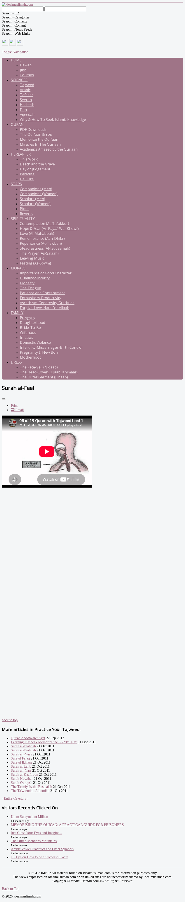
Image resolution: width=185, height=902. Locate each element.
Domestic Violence (35, 342)
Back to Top (10, 889)
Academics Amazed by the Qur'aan (49, 149)
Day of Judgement (35, 169)
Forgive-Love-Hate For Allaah (44, 307)
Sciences (19, 79)
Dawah (26, 65)
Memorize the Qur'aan (39, 139)
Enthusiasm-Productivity (40, 297)
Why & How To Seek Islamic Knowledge (53, 119)
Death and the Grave (37, 164)
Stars (16, 183)
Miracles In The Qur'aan (40, 144)
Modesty (27, 282)
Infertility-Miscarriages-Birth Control (51, 347)
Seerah (26, 99)
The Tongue (30, 287)
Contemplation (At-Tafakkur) (44, 223)
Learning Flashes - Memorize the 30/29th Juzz (44, 742)
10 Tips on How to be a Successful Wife (39, 857)
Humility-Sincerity (35, 278)
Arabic (25, 89)
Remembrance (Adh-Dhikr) (42, 238)
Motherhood (31, 357)
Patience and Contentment (42, 292)
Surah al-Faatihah (23, 746)
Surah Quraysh (21, 782)
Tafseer (26, 94)
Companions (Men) (36, 188)
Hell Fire (27, 178)
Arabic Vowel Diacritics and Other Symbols (42, 849)
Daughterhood (32, 322)
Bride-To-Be (30, 327)
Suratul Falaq (20, 758)
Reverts (26, 213)
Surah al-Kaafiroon (24, 774)
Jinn (23, 70)
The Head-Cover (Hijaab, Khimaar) (49, 372)
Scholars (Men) (32, 198)
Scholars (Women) (35, 203)
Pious (24, 208)
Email (19, 410)
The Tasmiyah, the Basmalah (31, 787)
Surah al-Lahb (21, 766)
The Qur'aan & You (36, 134)
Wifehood (28, 332)
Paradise (27, 174)
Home (16, 60)
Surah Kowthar (22, 778)
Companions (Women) (39, 193)
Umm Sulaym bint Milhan (29, 816)
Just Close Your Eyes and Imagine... (36, 833)
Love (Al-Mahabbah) (37, 233)
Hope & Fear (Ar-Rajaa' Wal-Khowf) (49, 228)
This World (29, 159)
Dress (16, 362)
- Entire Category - (15, 798)
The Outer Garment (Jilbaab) (44, 377)
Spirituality (23, 218)
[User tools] (3, 399)
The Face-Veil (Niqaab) (39, 367)
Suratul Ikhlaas (21, 762)
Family (17, 312)
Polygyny (27, 317)
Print (14, 405)
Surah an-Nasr (21, 770)
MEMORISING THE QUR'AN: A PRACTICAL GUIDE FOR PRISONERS (67, 825)
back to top (10, 720)
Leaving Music (32, 258)
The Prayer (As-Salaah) (39, 253)
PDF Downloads (33, 129)
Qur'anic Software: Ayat (28, 738)
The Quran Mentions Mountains (34, 841)
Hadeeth (27, 104)
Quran (17, 124)
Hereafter (21, 154)
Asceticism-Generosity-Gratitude (47, 302)
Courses (27, 74)
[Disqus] (92, 544)
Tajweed (27, 84)
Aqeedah (27, 114)
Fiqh (23, 109)
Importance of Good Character (46, 273)
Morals (18, 268)
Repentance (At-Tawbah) (41, 243)
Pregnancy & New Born (39, 352)
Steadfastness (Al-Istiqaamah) (45, 248)
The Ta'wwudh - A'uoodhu (30, 791)
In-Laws (26, 337)
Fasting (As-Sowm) (35, 263)
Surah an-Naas (21, 754)
